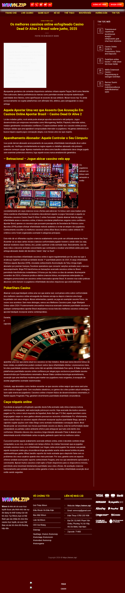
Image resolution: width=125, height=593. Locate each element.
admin (56, 36)
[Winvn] (14, 5)
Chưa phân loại (47, 21)
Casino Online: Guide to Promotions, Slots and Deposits (112, 50)
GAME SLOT (43, 13)
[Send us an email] (32, 5)
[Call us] (37, 5)
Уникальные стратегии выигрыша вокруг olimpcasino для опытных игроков (113, 35)
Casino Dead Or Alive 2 (31, 217)
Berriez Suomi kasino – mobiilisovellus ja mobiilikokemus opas (112, 87)
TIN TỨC (116, 13)
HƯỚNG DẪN (101, 13)
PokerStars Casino (16, 77)
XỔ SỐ (57, 13)
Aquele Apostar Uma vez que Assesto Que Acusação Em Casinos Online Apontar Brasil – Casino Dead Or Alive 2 (26, 55)
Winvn (4, 506)
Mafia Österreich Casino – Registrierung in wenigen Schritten (112, 73)
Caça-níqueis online (16, 82)
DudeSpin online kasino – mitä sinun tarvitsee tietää (113, 61)
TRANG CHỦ (11, 13)
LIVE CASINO (27, 13)
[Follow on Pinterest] (41, 5)
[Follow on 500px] (50, 5)
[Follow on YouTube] (45, 5)
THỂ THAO (69, 13)
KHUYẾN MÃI (85, 13)
